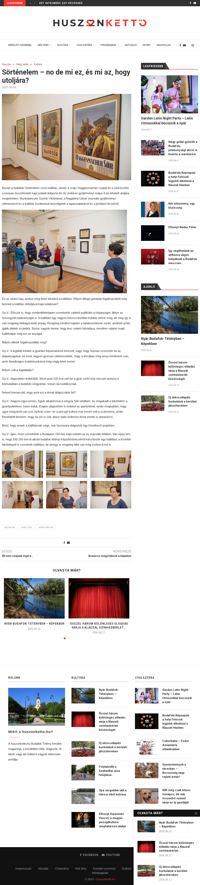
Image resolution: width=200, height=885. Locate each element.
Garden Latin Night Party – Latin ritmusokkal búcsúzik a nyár (167, 120)
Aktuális (43, 868)
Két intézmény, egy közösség (61, 3)
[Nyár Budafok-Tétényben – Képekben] (34, 598)
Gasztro (6, 64)
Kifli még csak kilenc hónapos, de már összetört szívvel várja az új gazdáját (176, 796)
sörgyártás (45, 527)
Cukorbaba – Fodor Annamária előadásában (175, 745)
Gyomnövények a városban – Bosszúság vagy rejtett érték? (174, 771)
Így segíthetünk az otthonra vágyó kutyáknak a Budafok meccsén (182, 257)
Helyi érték (22, 64)
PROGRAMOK (108, 45)
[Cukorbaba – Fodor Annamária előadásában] (146, 747)
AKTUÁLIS (131, 45)
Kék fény (81, 868)
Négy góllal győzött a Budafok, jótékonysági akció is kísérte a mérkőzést (182, 148)
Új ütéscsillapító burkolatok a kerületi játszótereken (182, 401)
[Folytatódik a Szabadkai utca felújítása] (83, 772)
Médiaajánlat (100, 872)
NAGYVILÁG (164, 45)
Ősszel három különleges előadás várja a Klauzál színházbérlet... (176, 847)
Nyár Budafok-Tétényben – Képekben (34, 623)
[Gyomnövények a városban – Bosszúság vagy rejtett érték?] (146, 770)
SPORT (147, 45)
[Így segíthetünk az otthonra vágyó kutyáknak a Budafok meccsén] (152, 256)
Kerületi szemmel (104, 868)
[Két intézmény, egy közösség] (152, 209)
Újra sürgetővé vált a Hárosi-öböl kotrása (113, 792)
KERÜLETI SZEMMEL (20, 45)
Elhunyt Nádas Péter (182, 227)
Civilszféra (62, 868)
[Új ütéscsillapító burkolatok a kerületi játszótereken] (152, 403)
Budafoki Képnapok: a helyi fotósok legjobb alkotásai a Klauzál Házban (182, 179)
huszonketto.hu (105, 879)
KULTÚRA (62, 45)
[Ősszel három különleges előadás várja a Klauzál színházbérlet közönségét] (99, 598)
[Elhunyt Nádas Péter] (152, 233)
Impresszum (23, 868)
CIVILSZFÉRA (84, 45)
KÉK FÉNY (43, 45)
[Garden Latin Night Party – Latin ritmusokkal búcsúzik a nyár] (169, 94)
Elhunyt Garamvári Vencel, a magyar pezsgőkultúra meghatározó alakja (112, 820)
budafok (9, 527)
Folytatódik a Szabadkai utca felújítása (109, 771)
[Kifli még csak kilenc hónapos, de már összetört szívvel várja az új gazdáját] (146, 796)
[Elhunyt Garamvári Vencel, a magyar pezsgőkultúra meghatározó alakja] (83, 820)
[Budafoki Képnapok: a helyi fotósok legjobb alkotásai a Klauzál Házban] (152, 178)
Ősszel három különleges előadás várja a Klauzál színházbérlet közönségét (181, 371)
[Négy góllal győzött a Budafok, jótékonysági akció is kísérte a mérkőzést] (152, 148)
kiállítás (26, 527)
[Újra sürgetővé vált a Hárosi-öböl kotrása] (83, 796)
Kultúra (38, 64)
